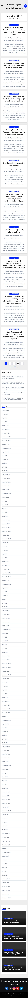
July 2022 (4, 591)
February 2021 (6, 656)
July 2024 (4, 501)
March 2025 (5, 471)
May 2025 (4, 463)
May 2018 (4, 780)
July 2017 (4, 818)
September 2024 (6, 493)
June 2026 (5, 414)
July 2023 (4, 546)
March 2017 (5, 829)
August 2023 (5, 542)
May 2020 (4, 690)
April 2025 (4, 467)
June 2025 (5, 459)
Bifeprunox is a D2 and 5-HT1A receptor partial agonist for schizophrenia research (13, 954)
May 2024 (4, 508)
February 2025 (6, 474)
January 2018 (5, 795)
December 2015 (6, 886)
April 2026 (5, 421)
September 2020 (6, 675)
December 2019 (6, 709)
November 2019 (6, 712)
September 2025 (6, 448)
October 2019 (5, 716)
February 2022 (6, 610)
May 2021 (4, 644)
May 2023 (4, 554)
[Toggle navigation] (2, 6)
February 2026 (6, 429)
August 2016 (5, 856)
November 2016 (6, 845)
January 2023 (6, 569)
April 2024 (5, 512)
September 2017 (6, 811)
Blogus (22, 994)
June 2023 (5, 550)
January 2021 (5, 659)
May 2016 (4, 867)
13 (18, 364)
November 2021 (6, 622)
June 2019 (5, 731)
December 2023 (6, 527)
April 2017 (4, 826)
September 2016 (6, 852)
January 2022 (6, 614)
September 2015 (6, 897)
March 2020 (5, 697)
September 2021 (6, 629)
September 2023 (6, 539)
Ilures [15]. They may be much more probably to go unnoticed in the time (14, 99)
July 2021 (4, 637)
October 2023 (5, 535)
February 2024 (6, 520)
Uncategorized (14, 24)
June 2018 (5, 777)
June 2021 (5, 641)
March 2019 (5, 743)
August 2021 (5, 633)
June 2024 (5, 505)
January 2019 (5, 750)
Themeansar (14, 996)
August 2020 (5, 678)
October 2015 (5, 894)
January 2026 (6, 433)
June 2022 (5, 595)
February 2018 (6, 792)
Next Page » (14, 366)
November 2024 (6, 486)
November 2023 (6, 531)
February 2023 (6, 565)
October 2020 (5, 671)
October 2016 (5, 848)
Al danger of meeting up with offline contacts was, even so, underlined (14, 65)
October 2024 (5, 489)
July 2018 (4, 773)
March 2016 (5, 875)
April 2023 (4, 557)
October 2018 (5, 761)
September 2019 (6, 720)
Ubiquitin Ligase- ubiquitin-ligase (14, 37)
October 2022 (5, 580)
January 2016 (5, 882)
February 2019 (6, 746)
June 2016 (5, 863)
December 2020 (6, 663)
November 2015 (6, 890)
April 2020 (5, 693)
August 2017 (5, 814)
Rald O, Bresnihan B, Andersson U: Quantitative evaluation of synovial (14, 132)
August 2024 (5, 497)
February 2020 (6, 701)
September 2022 (6, 584)
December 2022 (6, 573)
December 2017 (6, 799)
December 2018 (6, 754)
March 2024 (5, 516)
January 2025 (6, 478)
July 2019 (4, 727)
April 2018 (4, 784)
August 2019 (5, 724)
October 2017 (6, 807)
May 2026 (4, 418)
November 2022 (6, 576)
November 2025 (6, 440)
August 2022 (5, 588)
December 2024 (6, 482)
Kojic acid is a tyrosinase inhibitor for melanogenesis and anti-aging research (13, 938)
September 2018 (6, 765)
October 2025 (5, 444)
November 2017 (6, 803)
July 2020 (4, 682)
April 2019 (4, 739)
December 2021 (6, 618)
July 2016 (4, 860)
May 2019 (4, 735)
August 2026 (5, 410)
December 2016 (6, 841)
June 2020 (5, 686)
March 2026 (5, 425)
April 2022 (5, 603)
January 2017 (5, 837)
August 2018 (5, 769)
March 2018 (5, 788)
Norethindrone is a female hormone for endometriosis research (12, 923)
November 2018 (6, 758)
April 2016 (4, 871)
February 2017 (6, 833)
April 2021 (4, 648)
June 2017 (5, 822)
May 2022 (4, 599)
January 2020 (6, 705)
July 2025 (4, 455)
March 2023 (5, 561)
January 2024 (6, 523)
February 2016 (6, 879)
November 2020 (6, 667)
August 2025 (5, 452)
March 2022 (5, 607)
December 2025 (6, 437)
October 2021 (5, 625)
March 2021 (5, 652)
